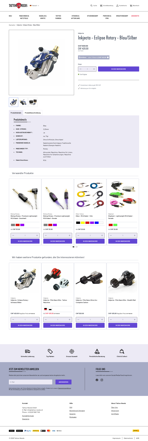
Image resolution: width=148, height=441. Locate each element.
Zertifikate (115, 414)
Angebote (135, 16)
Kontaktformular (28, 416)
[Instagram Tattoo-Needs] (102, 380)
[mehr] (94, 69)
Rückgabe (73, 417)
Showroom (115, 410)
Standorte (25, 419)
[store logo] (18, 5)
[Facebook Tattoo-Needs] (97, 380)
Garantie (72, 414)
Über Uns (114, 407)
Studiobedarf (92, 16)
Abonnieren (63, 382)
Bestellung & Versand (77, 410)
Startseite (12, 25)
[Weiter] (77, 247)
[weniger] (80, 69)
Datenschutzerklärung (64, 388)
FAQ (70, 407)
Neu (10, 16)
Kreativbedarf (122, 16)
